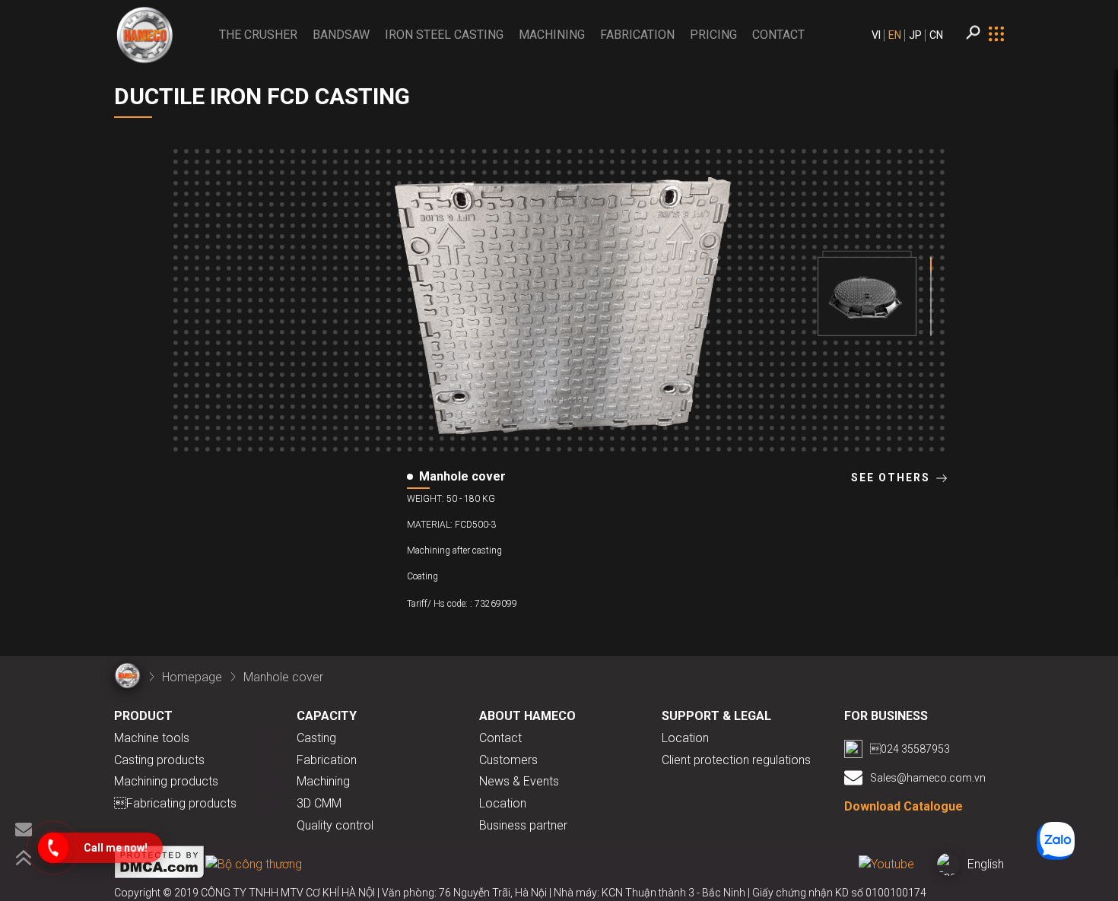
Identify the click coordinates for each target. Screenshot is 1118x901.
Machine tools (151, 738)
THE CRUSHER (258, 34)
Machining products (166, 781)
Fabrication (637, 34)
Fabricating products (175, 803)
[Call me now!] (53, 848)
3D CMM (319, 803)
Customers (508, 760)
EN (894, 35)
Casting (316, 738)
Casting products (159, 760)
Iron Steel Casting (444, 34)
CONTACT (778, 34)
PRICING (713, 34)
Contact (500, 738)
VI (876, 35)
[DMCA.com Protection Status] (159, 865)
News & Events (519, 781)
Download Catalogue (903, 806)
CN (936, 35)
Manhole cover (283, 677)
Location (502, 803)
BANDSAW (341, 34)
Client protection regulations (736, 760)
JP (915, 35)
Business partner (523, 825)
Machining (552, 34)
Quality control (335, 825)
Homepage (192, 677)
